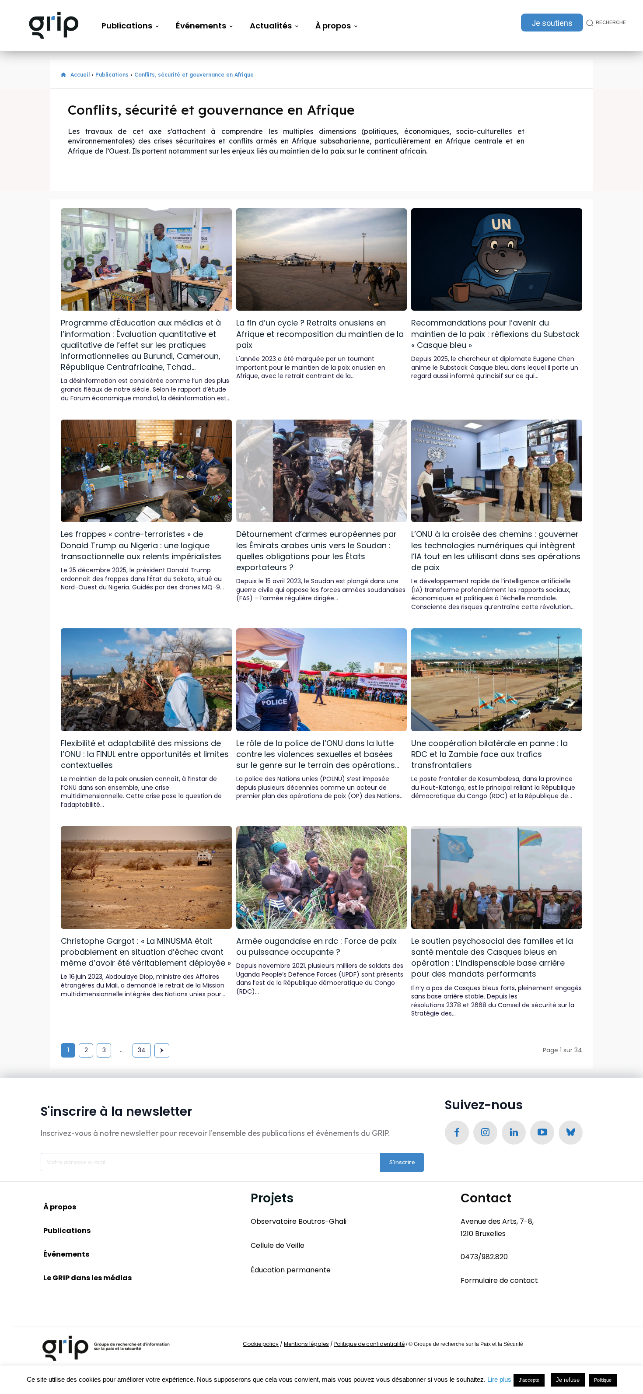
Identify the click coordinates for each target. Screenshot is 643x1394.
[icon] (63, 75)
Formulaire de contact (499, 1280)
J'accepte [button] (529, 1380)
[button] (604, 22)
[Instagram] (485, 1133)
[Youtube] (542, 1133)
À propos (59, 1207)
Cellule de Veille (277, 1245)
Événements (66, 1254)
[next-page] (161, 1050)
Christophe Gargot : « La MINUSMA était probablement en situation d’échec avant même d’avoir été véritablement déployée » (146, 951)
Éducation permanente (291, 1270)
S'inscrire (402, 1162)
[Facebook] (457, 1133)
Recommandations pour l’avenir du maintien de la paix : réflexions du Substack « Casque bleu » (495, 333)
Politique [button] (603, 1380)
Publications (112, 74)
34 (142, 1050)
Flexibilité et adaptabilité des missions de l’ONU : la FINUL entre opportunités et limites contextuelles (145, 754)
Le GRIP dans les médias (87, 1278)
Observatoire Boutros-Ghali (298, 1221)
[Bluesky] (571, 1133)
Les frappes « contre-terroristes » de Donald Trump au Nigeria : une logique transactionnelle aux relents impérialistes (141, 545)
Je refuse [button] (568, 1379)
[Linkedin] (514, 1133)
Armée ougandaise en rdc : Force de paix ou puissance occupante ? (316, 946)
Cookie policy (261, 1344)
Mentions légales (306, 1344)
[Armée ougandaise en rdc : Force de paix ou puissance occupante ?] (321, 877)
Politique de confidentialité (369, 1344)
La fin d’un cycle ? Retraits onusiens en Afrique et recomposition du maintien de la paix (320, 333)
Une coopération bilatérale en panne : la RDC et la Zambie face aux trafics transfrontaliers (489, 754)
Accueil (80, 74)
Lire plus (499, 1379)
